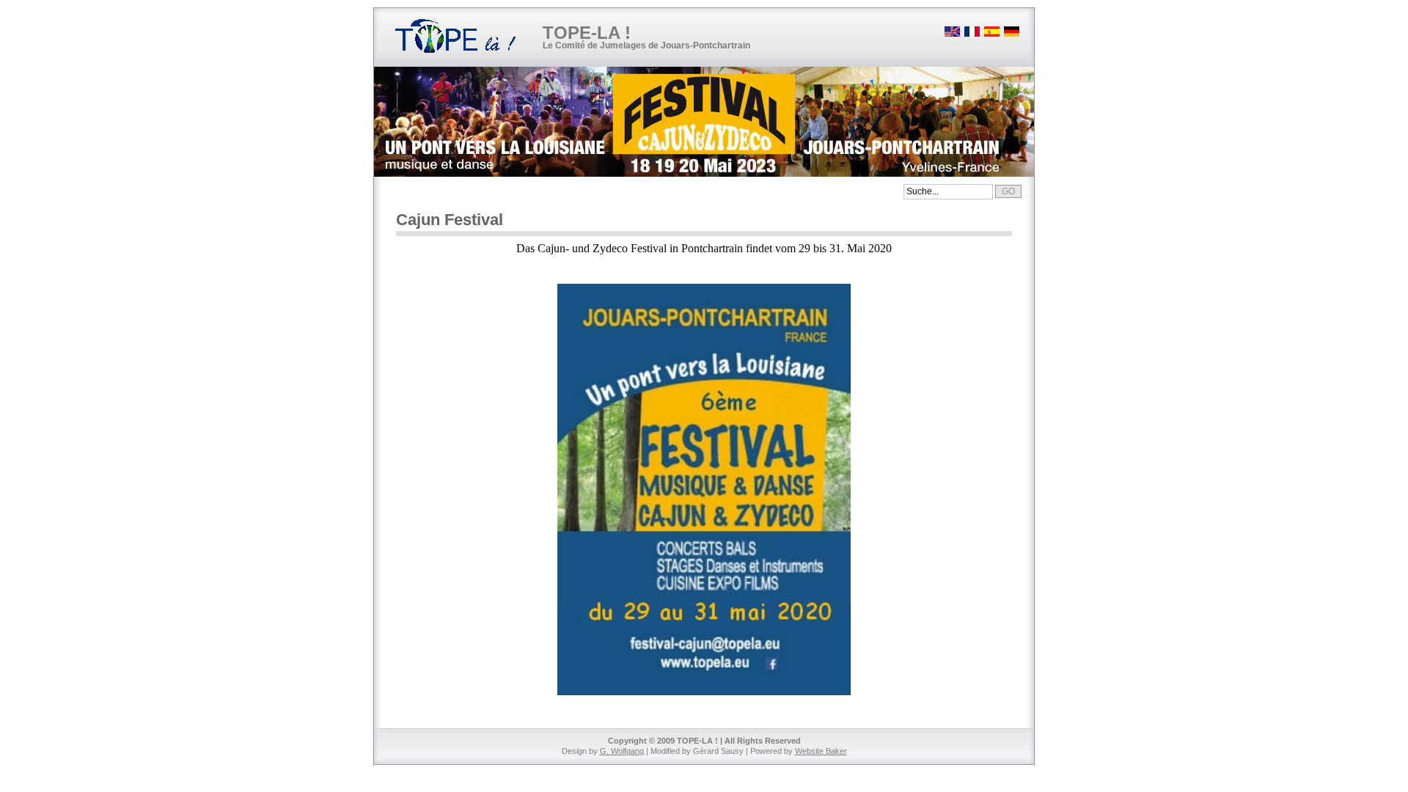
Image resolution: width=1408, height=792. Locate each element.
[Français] (971, 34)
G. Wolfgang (622, 751)
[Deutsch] (1010, 34)
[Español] (991, 34)
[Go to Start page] (456, 37)
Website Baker (821, 751)
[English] (951, 34)
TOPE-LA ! (587, 33)
